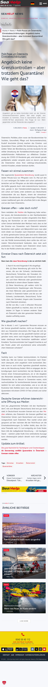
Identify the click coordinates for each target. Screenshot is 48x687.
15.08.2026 (9, 576)
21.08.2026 (9, 542)
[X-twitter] (36, 649)
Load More (24, 621)
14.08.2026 (9, 611)
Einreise (4, 18)
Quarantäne (33, 18)
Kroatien (13, 18)
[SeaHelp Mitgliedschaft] (23, 491)
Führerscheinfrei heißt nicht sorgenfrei (22, 538)
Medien (21, 212)
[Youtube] (44, 649)
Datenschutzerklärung (35, 655)
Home (5, 30)
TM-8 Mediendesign (41, 659)
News (6, 23)
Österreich (22, 18)
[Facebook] (32, 649)
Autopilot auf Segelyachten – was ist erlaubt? (21, 571)
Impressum (19, 655)
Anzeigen (43, 132)
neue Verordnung (20, 261)
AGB (12, 655)
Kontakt (6, 655)
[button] (4, 683)
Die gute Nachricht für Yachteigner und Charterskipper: (23, 451)
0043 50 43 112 (23, 639)
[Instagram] (40, 649)
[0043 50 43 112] (23, 634)
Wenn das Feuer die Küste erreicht (20, 607)
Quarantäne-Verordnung (24, 175)
